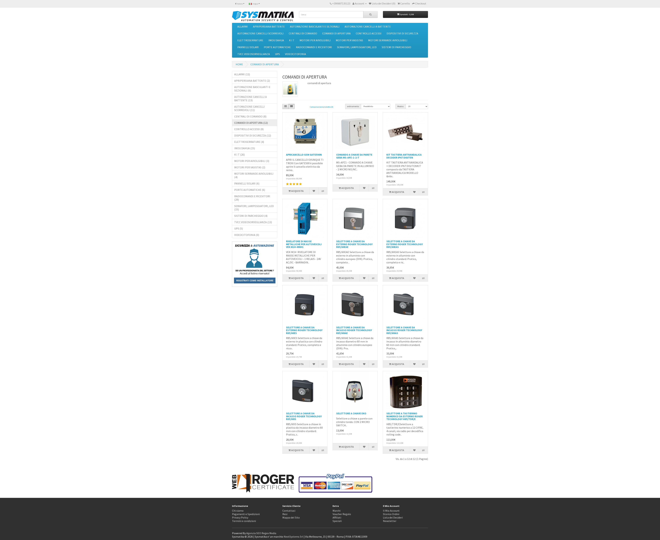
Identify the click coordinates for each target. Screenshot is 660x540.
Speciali (337, 521)
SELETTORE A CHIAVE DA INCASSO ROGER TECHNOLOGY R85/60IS (304, 416)
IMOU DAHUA (276, 40)
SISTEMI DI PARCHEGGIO (396, 47)
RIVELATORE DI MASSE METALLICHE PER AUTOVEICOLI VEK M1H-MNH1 (304, 244)
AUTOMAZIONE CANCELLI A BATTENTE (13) (250, 98)
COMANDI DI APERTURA (336, 33)
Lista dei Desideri (393, 517)
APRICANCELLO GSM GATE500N (304, 154)
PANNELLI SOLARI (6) (246, 183)
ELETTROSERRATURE (250, 40)
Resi (284, 514)
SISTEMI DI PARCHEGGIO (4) (250, 215)
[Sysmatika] (263, 16)
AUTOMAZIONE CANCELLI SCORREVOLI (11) (249, 108)
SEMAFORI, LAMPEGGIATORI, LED (357, 47)
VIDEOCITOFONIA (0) (246, 235)
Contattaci (288, 510)
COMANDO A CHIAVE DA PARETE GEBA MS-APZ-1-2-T (354, 156)
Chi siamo (238, 510)
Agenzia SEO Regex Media (261, 533)
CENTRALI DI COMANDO (303, 33)
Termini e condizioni (244, 521)
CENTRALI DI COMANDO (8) (250, 116)
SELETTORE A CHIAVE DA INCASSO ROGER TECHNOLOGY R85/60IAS (404, 330)
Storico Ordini (391, 514)
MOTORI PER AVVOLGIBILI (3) (251, 161)
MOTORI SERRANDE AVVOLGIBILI (387, 40)
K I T (291, 40)
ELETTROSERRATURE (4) (249, 142)
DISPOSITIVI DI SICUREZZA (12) (252, 135)
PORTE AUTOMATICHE (277, 47)
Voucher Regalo (342, 514)
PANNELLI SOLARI (248, 47)
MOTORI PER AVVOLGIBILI (315, 40)
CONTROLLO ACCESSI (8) (249, 129)
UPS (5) (238, 228)
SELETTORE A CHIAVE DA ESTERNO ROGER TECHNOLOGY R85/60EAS (404, 244)
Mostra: (400, 106)
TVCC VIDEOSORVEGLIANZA (253, 54)
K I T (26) (239, 154)
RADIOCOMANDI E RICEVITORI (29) (252, 197)
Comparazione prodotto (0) (321, 107)
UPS (277, 54)
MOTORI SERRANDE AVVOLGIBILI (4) (253, 175)
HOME (239, 64)
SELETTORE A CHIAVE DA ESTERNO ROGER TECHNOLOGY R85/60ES (304, 330)
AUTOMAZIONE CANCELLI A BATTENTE (368, 26)
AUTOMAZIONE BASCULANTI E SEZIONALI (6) (252, 88)
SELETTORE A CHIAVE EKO (351, 413)
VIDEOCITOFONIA (295, 54)
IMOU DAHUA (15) (244, 148)
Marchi (336, 510)
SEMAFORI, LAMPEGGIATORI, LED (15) (254, 207)
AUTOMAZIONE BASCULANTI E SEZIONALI (314, 26)
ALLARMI (242, 26)
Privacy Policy (240, 517)
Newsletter (389, 521)
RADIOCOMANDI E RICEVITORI (314, 47)
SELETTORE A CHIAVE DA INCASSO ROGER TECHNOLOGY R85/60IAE (354, 330)
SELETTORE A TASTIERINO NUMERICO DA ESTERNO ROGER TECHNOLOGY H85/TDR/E (404, 416)
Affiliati (337, 517)
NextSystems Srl (293, 536)
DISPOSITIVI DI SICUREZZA (402, 33)
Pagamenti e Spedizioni (246, 514)
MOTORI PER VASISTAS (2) (249, 167)
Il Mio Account (391, 510)
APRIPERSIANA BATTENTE (269, 26)
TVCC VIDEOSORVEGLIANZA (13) (253, 222)
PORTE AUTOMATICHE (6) (249, 190)
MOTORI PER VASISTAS (349, 40)
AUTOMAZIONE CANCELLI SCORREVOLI (260, 33)
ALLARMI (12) (242, 74)
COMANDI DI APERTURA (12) (251, 122)
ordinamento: (353, 106)
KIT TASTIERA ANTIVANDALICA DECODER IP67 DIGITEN (404, 156)
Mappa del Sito (291, 517)
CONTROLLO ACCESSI (368, 33)
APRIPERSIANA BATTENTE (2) (252, 80)
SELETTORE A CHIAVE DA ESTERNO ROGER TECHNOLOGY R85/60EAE (354, 244)
